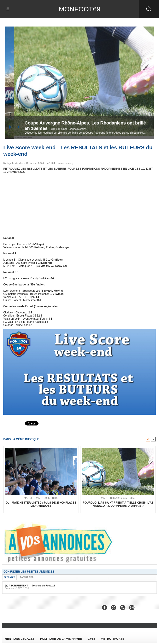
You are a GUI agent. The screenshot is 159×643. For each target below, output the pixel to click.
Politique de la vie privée (61, 638)
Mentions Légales (19, 638)
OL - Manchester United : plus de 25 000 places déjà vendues (41, 504)
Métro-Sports (112, 638)
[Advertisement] (79, 205)
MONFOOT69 (79, 9)
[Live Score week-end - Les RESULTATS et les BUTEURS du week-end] (79, 330)
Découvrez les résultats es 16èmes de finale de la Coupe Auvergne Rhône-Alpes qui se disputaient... (76, 132)
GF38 (91, 638)
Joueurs (9, 588)
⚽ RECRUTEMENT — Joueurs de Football (30, 585)
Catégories (27, 577)
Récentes (9, 577)
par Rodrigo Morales (66, 129)
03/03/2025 (47, 129)
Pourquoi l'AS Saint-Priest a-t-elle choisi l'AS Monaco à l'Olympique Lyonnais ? (118, 504)
